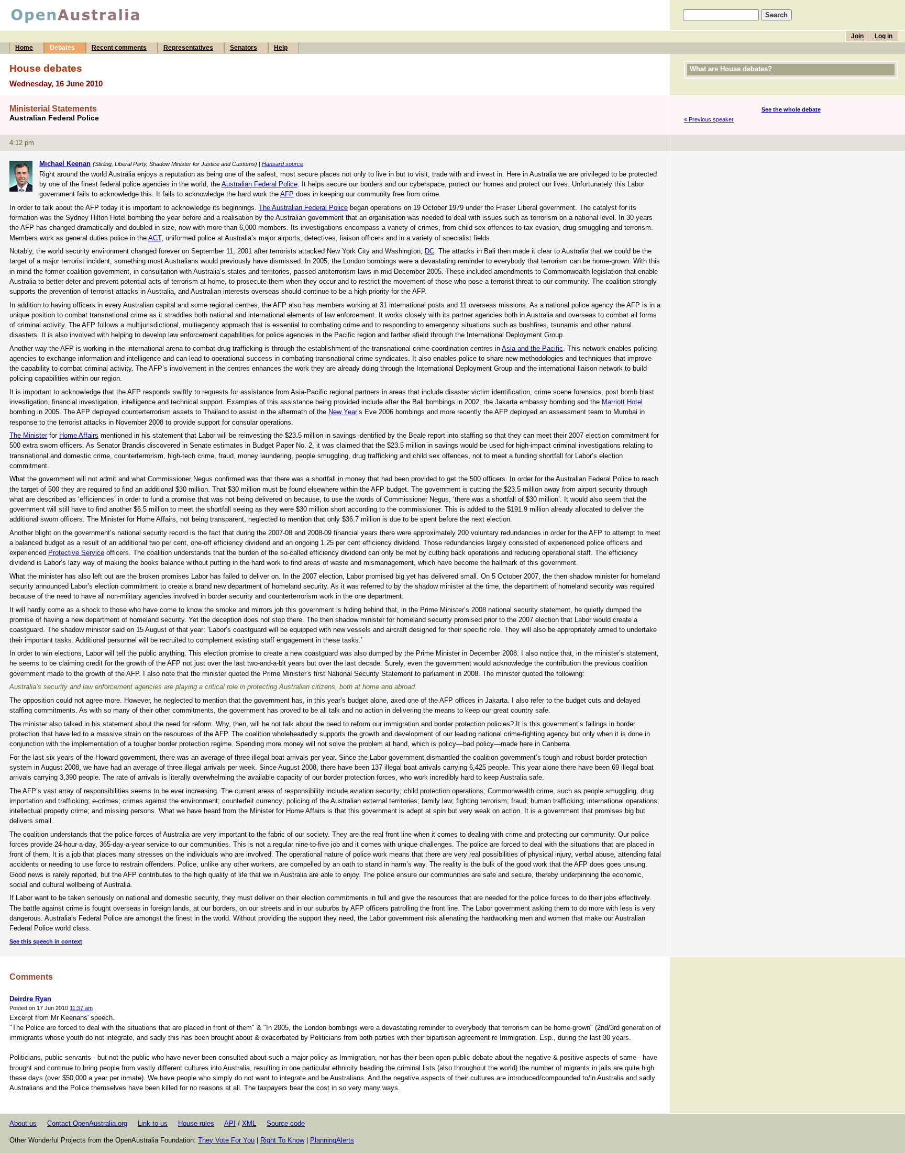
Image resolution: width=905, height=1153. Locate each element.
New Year (342, 412)
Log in (883, 36)
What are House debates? (731, 69)
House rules (196, 1123)
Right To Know (282, 1140)
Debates (62, 47)
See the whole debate (791, 109)
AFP (287, 194)
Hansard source (282, 164)
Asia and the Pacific (532, 348)
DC (429, 251)
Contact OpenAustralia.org (87, 1123)
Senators (243, 47)
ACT (154, 238)
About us (23, 1123)
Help (281, 47)
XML (249, 1123)
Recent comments (119, 47)
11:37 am (81, 1008)
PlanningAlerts (332, 1140)
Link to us (153, 1123)
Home (24, 47)
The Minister (28, 435)
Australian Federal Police (259, 184)
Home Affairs (78, 435)
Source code (286, 1123)
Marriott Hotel (622, 402)
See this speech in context (45, 941)
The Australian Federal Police (303, 208)
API (230, 1123)
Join (857, 36)
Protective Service (76, 553)
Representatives (188, 47)
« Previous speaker (709, 119)
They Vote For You (226, 1140)
